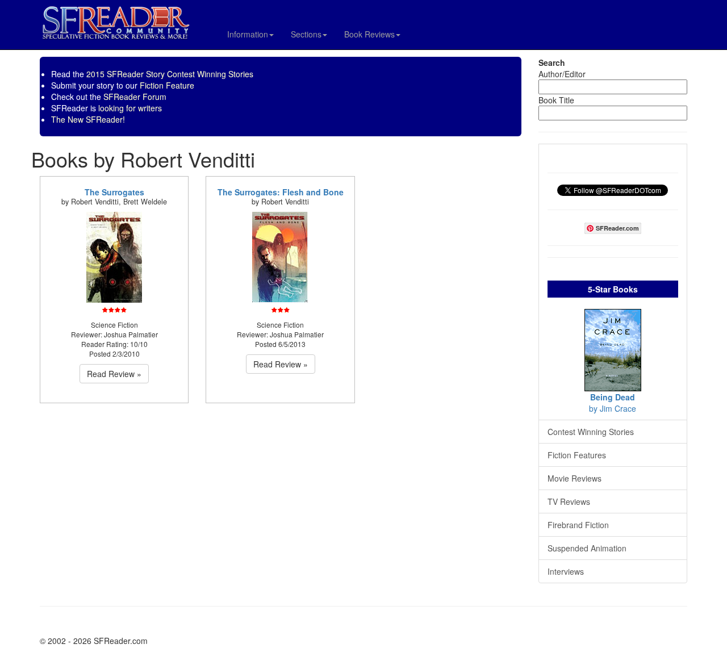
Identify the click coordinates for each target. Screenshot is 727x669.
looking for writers (130, 108)
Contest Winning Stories (591, 431)
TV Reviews (569, 501)
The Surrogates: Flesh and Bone (281, 192)
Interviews (566, 571)
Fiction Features (577, 455)
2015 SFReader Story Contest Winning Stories (169, 74)
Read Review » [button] (114, 373)
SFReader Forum (134, 96)
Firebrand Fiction (578, 524)
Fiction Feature (167, 85)
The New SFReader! (88, 119)
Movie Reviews (574, 478)
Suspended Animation (587, 548)
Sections (306, 34)
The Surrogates (114, 192)
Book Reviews (369, 34)
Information (247, 34)
